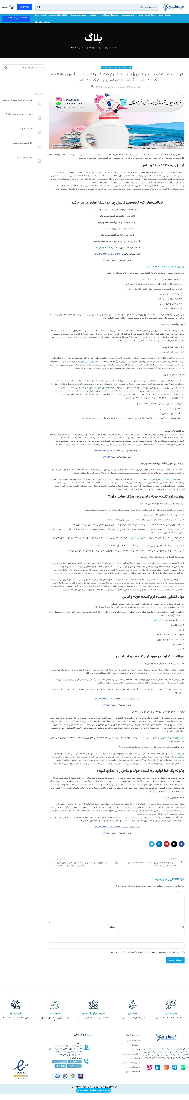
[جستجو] (38, 7)
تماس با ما (133, 1058)
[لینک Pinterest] (167, 844)
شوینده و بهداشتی (87, 47)
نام (182, 927)
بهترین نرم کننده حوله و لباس (162, 496)
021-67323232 (74, 1066)
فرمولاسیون (104, 47)
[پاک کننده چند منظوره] (40, 146)
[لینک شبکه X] (174, 844)
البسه (73, 47)
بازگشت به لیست (117, 862)
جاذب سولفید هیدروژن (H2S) (19, 114)
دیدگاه (181, 892)
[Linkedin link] (159, 844)
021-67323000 (75, 1062)
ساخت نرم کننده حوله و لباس (107, 247)
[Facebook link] (182, 844)
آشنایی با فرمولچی (130, 1054)
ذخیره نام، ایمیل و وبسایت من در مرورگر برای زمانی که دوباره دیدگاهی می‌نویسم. (145, 952)
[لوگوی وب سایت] (173, 7)
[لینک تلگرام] (152, 844)
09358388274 (101, 254)
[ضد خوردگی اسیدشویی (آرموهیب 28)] (40, 103)
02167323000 (109, 260)
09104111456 (24, 7)
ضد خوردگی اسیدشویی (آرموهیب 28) (18, 101)
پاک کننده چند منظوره (23, 143)
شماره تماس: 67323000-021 (16, 18)
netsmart (121, 87)
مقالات (135, 1049)
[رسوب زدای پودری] (40, 161)
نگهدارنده (158, 620)
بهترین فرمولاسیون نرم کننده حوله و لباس (165, 266)
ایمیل (112, 927)
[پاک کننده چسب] (40, 132)
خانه (114, 47)
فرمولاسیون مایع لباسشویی (100, 387)
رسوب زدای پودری (25, 157)
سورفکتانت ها (178, 757)
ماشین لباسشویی (138, 537)
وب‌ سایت (180, 939)
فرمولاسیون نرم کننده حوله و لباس (163, 479)
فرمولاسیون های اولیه (85, 361)
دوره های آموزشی (130, 1062)
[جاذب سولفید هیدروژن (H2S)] (40, 118)
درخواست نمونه (131, 1071)
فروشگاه (134, 1045)
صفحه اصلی (132, 1040)
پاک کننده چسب (25, 128)
